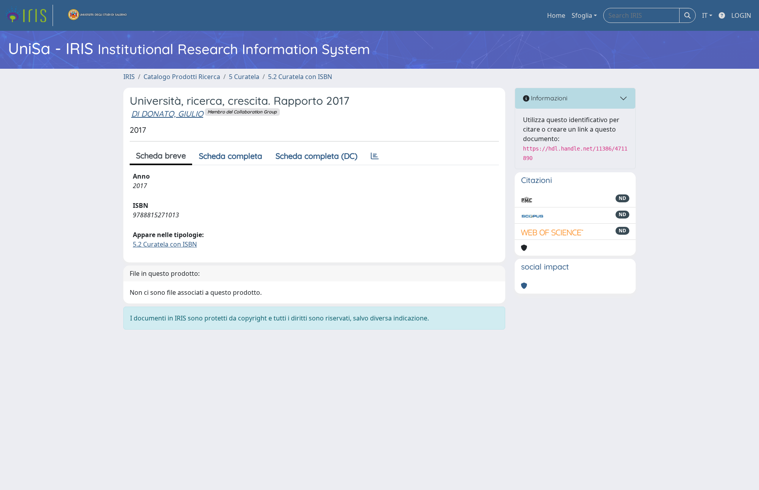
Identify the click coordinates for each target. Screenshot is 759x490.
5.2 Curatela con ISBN (300, 76)
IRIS (129, 76)
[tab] (374, 156)
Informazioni (548, 98)
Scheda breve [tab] (161, 155)
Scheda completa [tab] (230, 156)
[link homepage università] (97, 15)
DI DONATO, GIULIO (167, 114)
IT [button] (705, 15)
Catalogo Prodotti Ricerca (181, 76)
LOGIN (741, 15)
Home (556, 15)
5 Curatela (244, 76)
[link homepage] (29, 15)
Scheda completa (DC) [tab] (316, 156)
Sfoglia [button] (582, 15)
